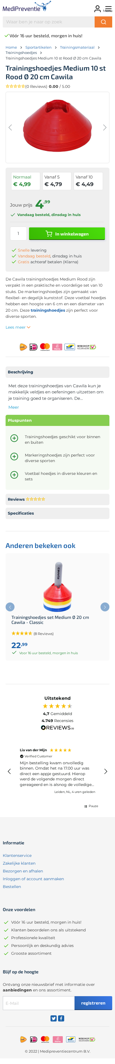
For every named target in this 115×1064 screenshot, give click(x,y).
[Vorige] (10, 127)
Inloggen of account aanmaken (33, 878)
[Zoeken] (103, 22)
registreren (93, 1002)
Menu (107, 11)
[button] (57, 87)
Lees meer (16, 327)
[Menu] (107, 7)
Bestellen (12, 886)
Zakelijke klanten (19, 863)
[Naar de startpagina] (25, 7)
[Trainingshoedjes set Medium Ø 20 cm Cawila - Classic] (57, 587)
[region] (57, 771)
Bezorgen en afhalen (23, 871)
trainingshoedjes (48, 310)
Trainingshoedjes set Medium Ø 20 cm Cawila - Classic (50, 620)
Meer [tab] (13, 407)
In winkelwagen (71, 233)
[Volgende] (105, 127)
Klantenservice (17, 855)
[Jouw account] (96, 7)
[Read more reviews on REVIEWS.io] (57, 728)
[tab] (57, 372)
